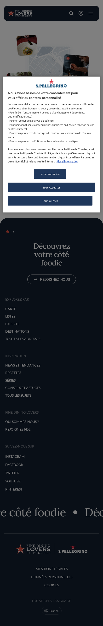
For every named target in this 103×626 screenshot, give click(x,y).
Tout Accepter (51, 187)
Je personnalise (50, 174)
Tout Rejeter (50, 200)
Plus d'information (67, 161)
